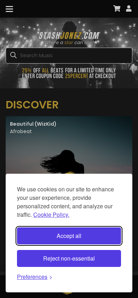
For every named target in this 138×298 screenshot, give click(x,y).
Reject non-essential (69, 258)
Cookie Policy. (51, 214)
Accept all (69, 236)
